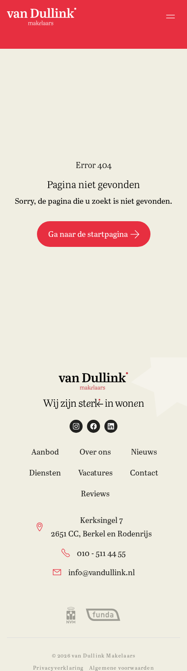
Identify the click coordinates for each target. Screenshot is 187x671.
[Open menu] (170, 16)
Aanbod (45, 451)
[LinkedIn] (110, 426)
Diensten (45, 472)
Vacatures (95, 472)
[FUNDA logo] (103, 615)
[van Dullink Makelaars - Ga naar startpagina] (42, 16)
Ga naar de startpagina (88, 234)
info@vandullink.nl (101, 572)
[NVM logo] (71, 615)
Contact (144, 472)
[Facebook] (93, 426)
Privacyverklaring (58, 667)
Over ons (95, 451)
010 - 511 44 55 (101, 553)
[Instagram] (76, 426)
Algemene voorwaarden (121, 667)
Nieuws (144, 451)
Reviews (95, 493)
